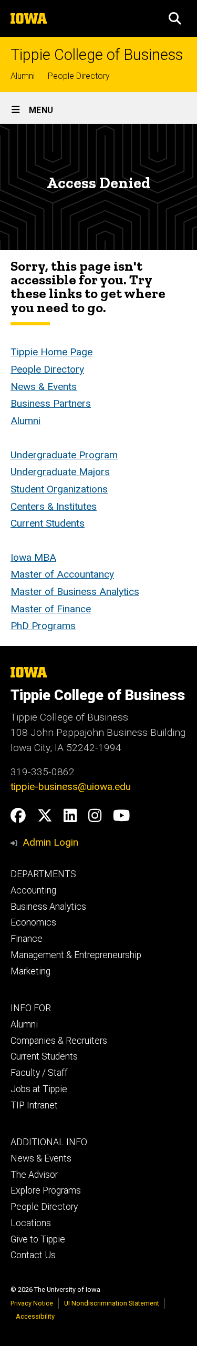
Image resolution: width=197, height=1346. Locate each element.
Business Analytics (48, 906)
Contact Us (33, 1255)
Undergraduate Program (64, 455)
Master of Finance (51, 609)
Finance (27, 938)
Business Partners (51, 403)
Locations (31, 1223)
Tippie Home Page (51, 352)
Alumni (23, 76)
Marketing (30, 971)
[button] (175, 18)
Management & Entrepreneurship (76, 955)
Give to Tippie (38, 1239)
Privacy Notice (32, 1303)
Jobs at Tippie (39, 1089)
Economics (33, 922)
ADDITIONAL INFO (49, 1142)
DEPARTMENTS (43, 874)
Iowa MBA (33, 557)
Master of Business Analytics (75, 591)
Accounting (33, 890)
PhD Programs (43, 626)
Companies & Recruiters (59, 1040)
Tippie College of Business (97, 55)
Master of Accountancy (62, 574)
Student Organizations (59, 489)
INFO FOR (31, 1008)
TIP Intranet (34, 1105)
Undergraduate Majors (60, 472)
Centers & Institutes (54, 506)
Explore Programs (46, 1190)
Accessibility (35, 1316)
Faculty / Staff (39, 1072)
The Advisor (34, 1174)
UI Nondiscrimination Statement (111, 1303)
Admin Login (50, 842)
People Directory (79, 76)
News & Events (44, 387)
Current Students (48, 523)
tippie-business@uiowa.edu (71, 786)
